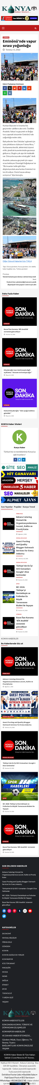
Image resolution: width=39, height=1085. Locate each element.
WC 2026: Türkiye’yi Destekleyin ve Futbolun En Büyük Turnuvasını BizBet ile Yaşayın (24, 596)
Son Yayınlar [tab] (7, 506)
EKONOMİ (6, 933)
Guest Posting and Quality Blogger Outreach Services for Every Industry (25, 547)
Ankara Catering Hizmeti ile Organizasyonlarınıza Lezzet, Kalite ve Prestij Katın (26, 523)
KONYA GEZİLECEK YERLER (13, 955)
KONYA (5, 950)
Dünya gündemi (12, 267)
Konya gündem (23, 267)
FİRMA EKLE (19, 513)
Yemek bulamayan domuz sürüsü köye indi (19, 275)
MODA (5, 972)
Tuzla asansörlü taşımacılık (19, 1071)
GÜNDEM (6, 37)
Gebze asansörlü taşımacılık (24, 1069)
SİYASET (5, 985)
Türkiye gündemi (21, 269)
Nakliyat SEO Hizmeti (10, 1063)
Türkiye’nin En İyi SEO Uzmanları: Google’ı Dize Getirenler (19, 889)
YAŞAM (5, 1002)
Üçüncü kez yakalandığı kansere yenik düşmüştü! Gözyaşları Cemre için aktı (21, 282)
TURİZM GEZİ (7, 997)
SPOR (17, 583)
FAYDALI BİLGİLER (21, 538)
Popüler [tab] (18, 506)
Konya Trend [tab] (29, 506)
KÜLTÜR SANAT (8, 963)
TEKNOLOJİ (7, 993)
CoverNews (17, 1057)
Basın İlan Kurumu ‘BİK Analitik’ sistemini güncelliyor (17, 903)
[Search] (35, 28)
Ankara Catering (27, 1063)
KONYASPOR (7, 959)
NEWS (4, 976)
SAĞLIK (5, 980)
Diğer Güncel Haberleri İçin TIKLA (17, 261)
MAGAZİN (6, 968)
